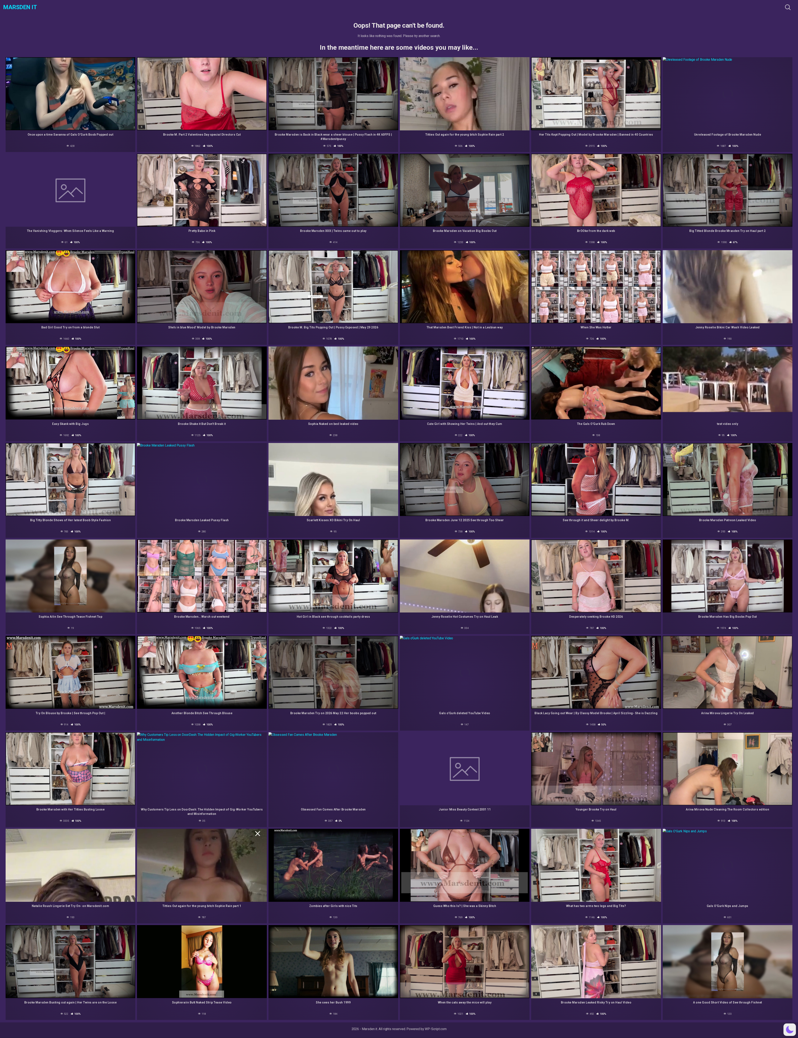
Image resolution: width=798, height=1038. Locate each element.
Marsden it (20, 7)
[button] (789, 1029)
